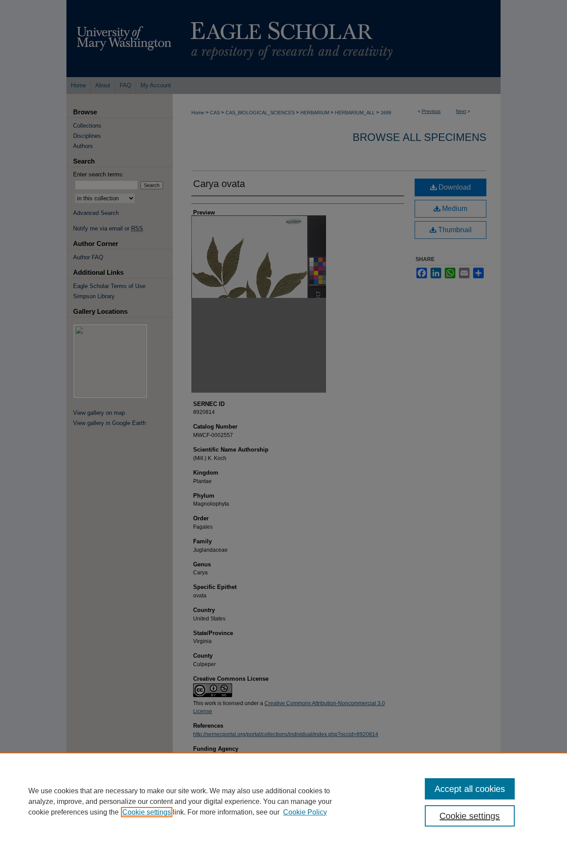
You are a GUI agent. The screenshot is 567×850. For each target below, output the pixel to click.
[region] (283, 801)
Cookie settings (146, 812)
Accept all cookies (470, 789)
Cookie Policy (305, 812)
